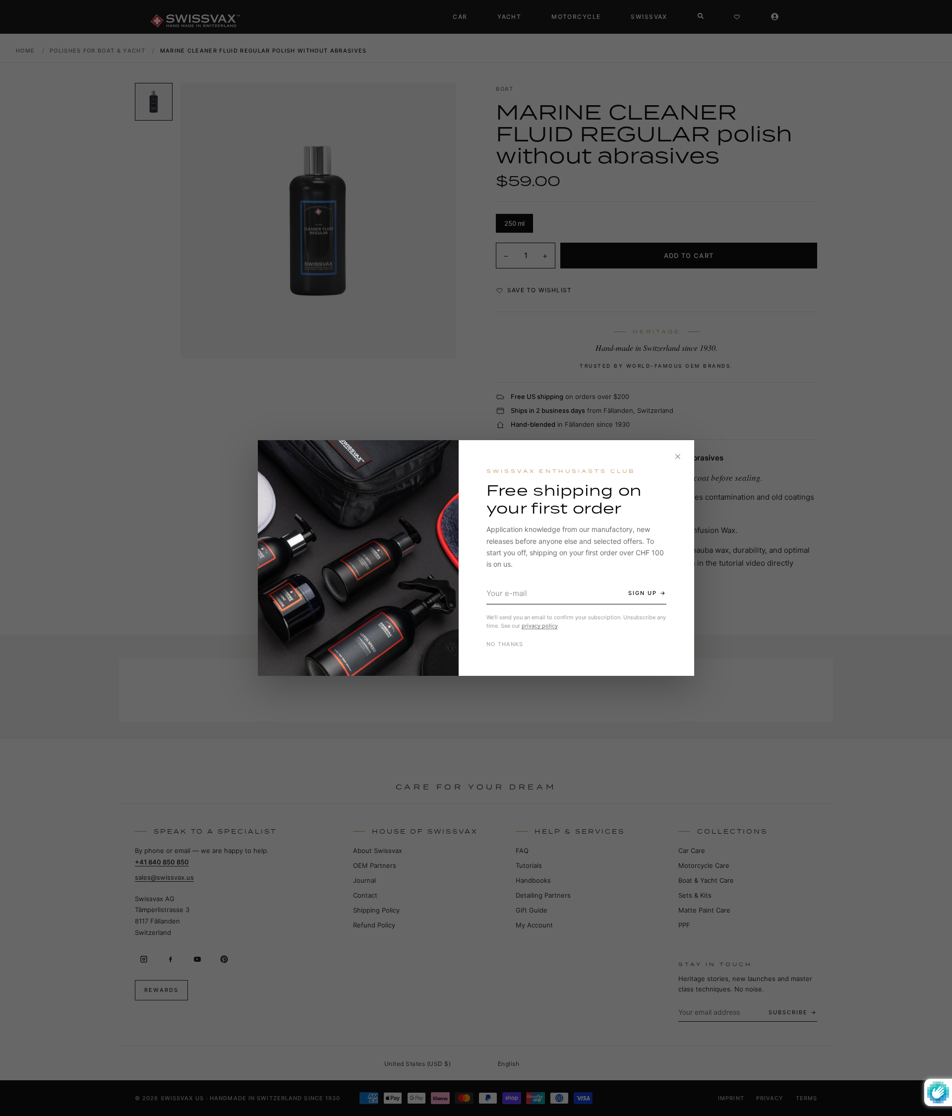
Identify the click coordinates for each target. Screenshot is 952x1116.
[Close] (677, 456)
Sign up (642, 593)
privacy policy (540, 625)
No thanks (505, 644)
